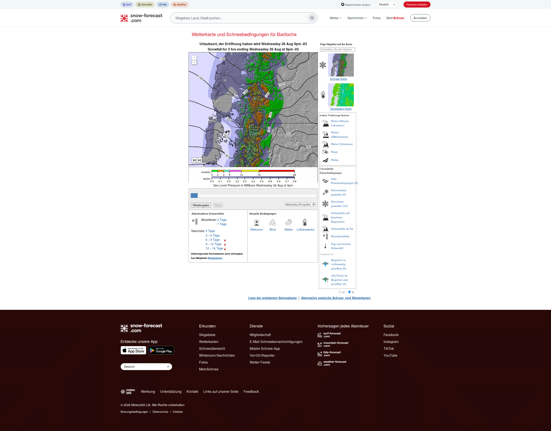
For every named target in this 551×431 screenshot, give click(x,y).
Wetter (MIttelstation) (339, 134)
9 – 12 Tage (213, 244)
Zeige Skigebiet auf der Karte (336, 44)
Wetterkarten (208, 341)
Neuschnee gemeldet (337, 204)
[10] (345, 206)
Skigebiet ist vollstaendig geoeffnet (338, 264)
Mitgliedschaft (260, 334)
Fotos (377, 18)
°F (352, 292)
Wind (272, 229)
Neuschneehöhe (340, 236)
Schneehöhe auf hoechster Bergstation (340, 217)
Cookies (178, 412)
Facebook (391, 334)
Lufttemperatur (305, 229)
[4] (344, 284)
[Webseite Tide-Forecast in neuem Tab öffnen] (162, 4)
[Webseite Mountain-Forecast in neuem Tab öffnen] (145, 4)
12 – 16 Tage (214, 248)
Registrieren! (215, 258)
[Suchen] (312, 18)
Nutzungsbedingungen (134, 412)
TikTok (389, 348)
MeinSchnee (208, 369)
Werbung (148, 391)
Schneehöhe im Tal (342, 229)
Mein (395, 18)
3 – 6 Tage (213, 235)
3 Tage (222, 219)
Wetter (334, 18)
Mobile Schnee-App (265, 348)
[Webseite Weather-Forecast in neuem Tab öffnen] (180, 4)
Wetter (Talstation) (342, 144)
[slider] (194, 195)
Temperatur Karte (340, 109)
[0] (356, 183)
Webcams (256, 229)
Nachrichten (356, 18)
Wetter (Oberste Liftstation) (340, 123)
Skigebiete (207, 334)
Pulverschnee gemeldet (339, 192)
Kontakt (192, 391)
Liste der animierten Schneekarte (272, 298)
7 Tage (222, 224)
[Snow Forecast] (140, 18)
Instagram (391, 341)
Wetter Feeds (260, 362)
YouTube (390, 355)
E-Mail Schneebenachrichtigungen (276, 341)
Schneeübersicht (212, 348)
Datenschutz (160, 412)
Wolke (335, 160)
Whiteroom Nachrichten (217, 355)
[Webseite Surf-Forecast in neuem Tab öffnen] (127, 4)
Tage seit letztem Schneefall (341, 246)
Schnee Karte (338, 79)
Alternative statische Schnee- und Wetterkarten (336, 298)
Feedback (251, 391)
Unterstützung (170, 391)
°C (343, 292)
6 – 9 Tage (213, 239)
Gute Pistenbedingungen (342, 181)
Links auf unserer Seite (220, 391)
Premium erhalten (417, 4)
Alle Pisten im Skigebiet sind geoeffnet (339, 280)
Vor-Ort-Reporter (262, 355)
